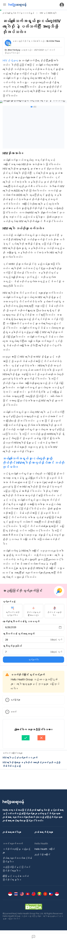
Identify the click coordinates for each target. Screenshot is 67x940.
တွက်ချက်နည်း (9, 601)
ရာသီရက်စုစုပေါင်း (12, 645)
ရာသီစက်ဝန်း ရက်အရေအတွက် (18, 633)
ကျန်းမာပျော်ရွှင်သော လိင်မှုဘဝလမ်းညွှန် (18, 13)
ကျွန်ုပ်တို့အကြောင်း (42, 854)
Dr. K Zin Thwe (53, 41)
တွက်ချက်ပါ (33, 659)
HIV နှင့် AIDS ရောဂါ (48, 13)
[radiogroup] (33, 611)
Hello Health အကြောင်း (44, 849)
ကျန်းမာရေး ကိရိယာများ (43, 832)
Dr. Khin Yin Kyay (12, 50)
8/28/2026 (10, 627)
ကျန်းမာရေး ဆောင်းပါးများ (12, 832)
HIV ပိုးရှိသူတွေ (10, 60)
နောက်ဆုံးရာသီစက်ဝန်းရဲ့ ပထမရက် (21, 621)
